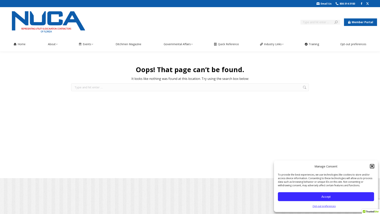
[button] (372, 166)
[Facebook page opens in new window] (361, 3)
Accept (326, 196)
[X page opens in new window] (367, 3)
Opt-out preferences (324, 206)
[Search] (336, 22)
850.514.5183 (347, 3)
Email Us (326, 3)
